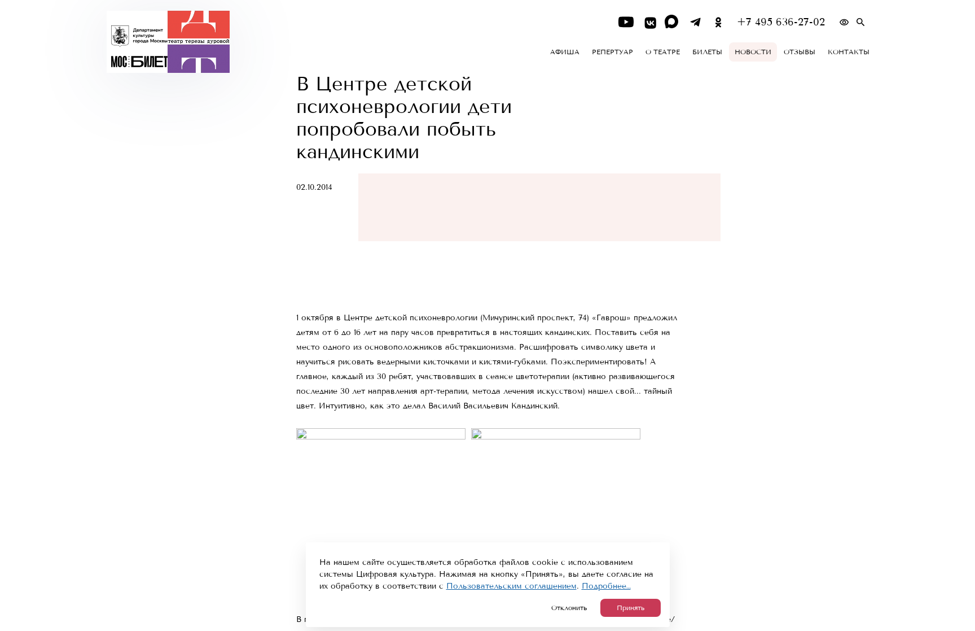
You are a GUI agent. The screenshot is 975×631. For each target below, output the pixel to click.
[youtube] (626, 22)
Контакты (848, 52)
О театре (662, 52)
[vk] (649, 22)
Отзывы (799, 52)
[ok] (718, 22)
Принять (630, 608)
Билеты (707, 52)
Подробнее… (606, 586)
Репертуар (612, 52)
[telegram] (695, 22)
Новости (753, 52)
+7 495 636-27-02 (781, 22)
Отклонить (569, 608)
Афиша (564, 52)
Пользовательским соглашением (511, 586)
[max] (672, 22)
